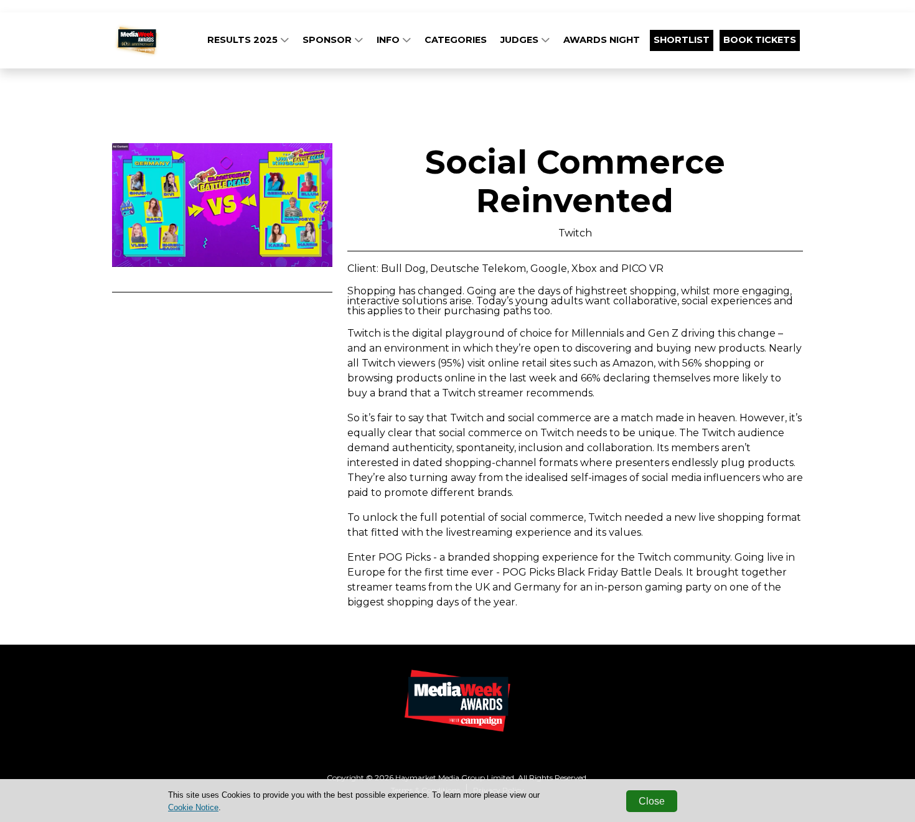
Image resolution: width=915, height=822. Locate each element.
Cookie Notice (193, 807)
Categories (456, 39)
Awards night (601, 39)
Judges (520, 39)
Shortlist (682, 39)
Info (389, 39)
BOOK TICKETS (759, 39)
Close (652, 801)
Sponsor (328, 39)
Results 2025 (243, 39)
